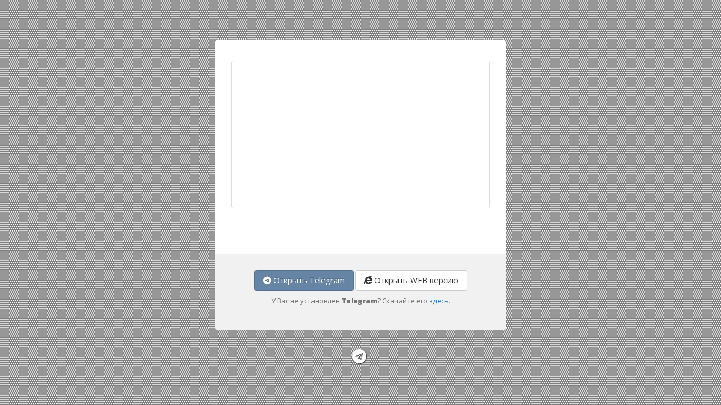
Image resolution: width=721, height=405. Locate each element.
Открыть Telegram (308, 280)
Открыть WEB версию (415, 280)
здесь (439, 300)
